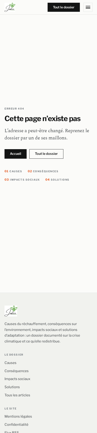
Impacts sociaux (22, 179)
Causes (13, 171)
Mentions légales (18, 416)
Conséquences (43, 171)
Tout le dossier (63, 7)
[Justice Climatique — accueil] (10, 7)
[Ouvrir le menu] (87, 7)
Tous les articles (17, 395)
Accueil (15, 154)
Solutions (57, 179)
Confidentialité (16, 424)
